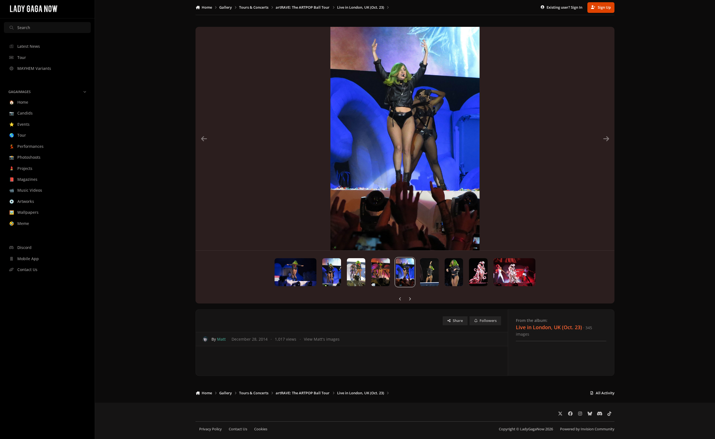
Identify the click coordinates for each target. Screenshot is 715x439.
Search (23, 27)
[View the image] (295, 272)
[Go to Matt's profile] (205, 339)
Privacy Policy (210, 429)
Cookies (260, 429)
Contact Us (238, 429)
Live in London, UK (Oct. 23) (549, 327)
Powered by (587, 429)
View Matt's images (322, 339)
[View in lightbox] (404, 138)
